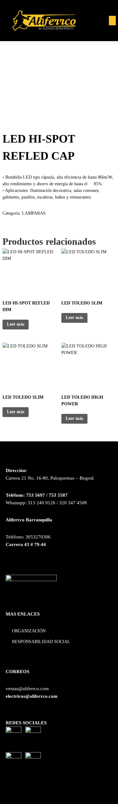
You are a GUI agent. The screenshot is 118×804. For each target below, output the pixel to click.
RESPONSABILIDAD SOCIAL (41, 641)
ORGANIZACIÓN (29, 631)
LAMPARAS (34, 213)
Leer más (15, 324)
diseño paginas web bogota (32, 781)
